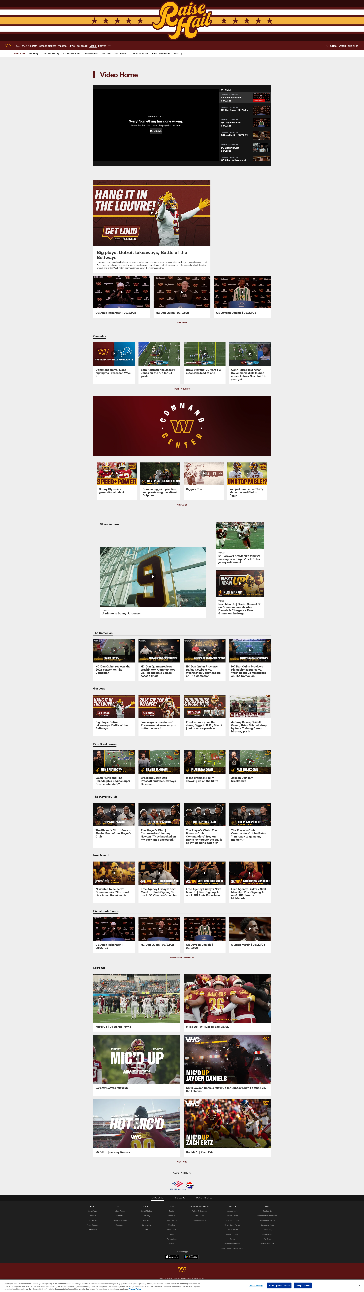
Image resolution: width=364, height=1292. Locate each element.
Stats (172, 1234)
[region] (182, 1285)
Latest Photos (146, 1211)
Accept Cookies (303, 1285)
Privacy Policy (135, 1289)
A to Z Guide (199, 1216)
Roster (171, 1211)
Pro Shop (267, 1239)
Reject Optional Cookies (279, 1285)
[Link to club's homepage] (8, 45)
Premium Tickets (232, 1220)
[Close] (359, 1285)
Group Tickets (232, 1230)
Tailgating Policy (199, 1220)
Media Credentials (267, 1244)
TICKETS (232, 1206)
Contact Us (267, 1211)
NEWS (92, 1206)
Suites (232, 1239)
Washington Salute (267, 1220)
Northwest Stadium (199, 1206)
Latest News (92, 1211)
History (171, 1244)
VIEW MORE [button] (182, 322)
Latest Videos (120, 1211)
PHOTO (146, 1206)
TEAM (171, 1206)
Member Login (232, 1211)
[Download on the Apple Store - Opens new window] (172, 1257)
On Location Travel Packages (232, 1248)
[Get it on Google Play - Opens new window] (191, 1258)
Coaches (171, 1225)
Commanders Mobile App (267, 1216)
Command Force (267, 1225)
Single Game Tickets (232, 1225)
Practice (146, 1220)
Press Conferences (120, 1220)
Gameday (92, 1216)
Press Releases (92, 1225)
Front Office (171, 1230)
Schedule (171, 1216)
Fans (146, 1230)
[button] (156, 131)
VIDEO (119, 1206)
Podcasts (119, 1225)
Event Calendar (171, 1220)
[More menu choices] (109, 46)
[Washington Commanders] (182, 1270)
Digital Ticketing (232, 1234)
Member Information (232, 1244)
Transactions (171, 1239)
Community (92, 1230)
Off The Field (93, 1220)
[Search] (327, 46)
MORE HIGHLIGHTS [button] (182, 389)
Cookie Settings (256, 1285)
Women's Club (267, 1234)
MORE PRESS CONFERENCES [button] (182, 957)
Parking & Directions (199, 1211)
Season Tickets (232, 1216)
